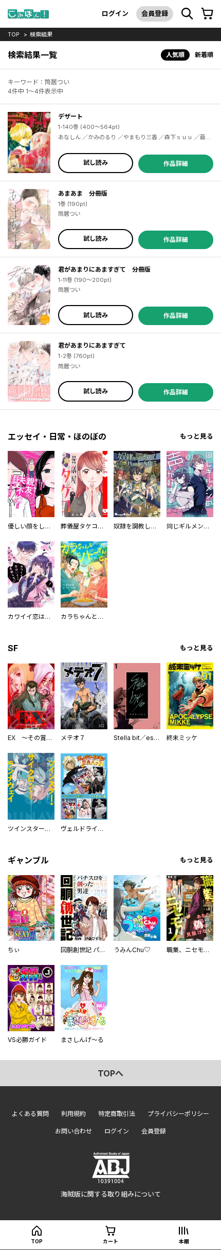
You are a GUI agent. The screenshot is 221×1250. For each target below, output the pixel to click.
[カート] (207, 14)
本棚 (184, 1241)
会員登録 (154, 13)
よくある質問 (30, 1114)
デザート (70, 116)
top (14, 34)
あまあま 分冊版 (82, 193)
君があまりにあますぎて (92, 345)
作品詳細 (175, 163)
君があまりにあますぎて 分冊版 (104, 269)
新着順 (204, 55)
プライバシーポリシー (178, 1114)
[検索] (187, 14)
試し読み (95, 162)
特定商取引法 (116, 1114)
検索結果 (41, 34)
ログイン (115, 13)
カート (110, 1241)
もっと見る (196, 436)
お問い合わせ (73, 1131)
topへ (110, 1073)
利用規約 (73, 1114)
